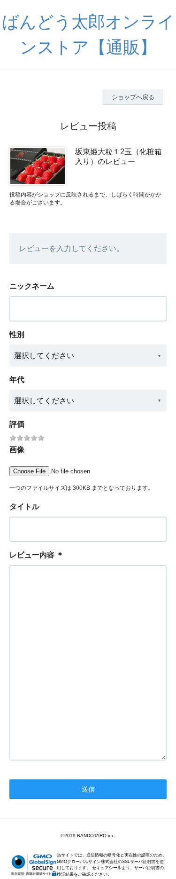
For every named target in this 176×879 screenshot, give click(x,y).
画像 (16, 450)
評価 (16, 424)
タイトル (24, 506)
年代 (16, 380)
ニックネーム (31, 286)
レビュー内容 (31, 555)
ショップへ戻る (133, 97)
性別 (16, 334)
